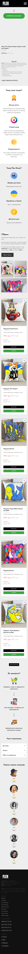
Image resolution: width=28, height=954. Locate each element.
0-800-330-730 (6, 930)
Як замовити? (4, 909)
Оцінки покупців (4, 913)
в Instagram (5, 946)
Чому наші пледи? (4, 902)
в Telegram (4, 943)
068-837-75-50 (6, 921)
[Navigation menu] (25, 4)
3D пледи (3, 898)
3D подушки (3, 900)
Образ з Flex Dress (5, 906)
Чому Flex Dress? (4, 904)
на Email (4, 937)
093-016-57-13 (6, 927)
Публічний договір (4, 915)
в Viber (3, 940)
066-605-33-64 (6, 924)
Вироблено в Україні (14, 201)
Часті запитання (4, 911)
